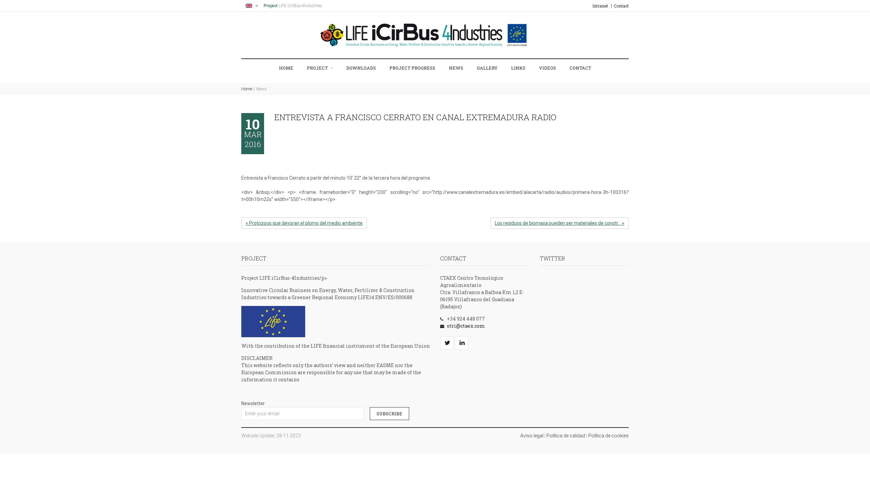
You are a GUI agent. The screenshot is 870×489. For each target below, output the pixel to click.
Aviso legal (531, 435)
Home (286, 68)
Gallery (487, 68)
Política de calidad (565, 435)
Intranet (600, 5)
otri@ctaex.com (466, 326)
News (456, 68)
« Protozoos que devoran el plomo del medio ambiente (304, 223)
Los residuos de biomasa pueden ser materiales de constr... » (559, 223)
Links (518, 68)
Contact (621, 5)
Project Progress (412, 68)
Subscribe (389, 414)
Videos (547, 68)
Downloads (361, 68)
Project (318, 68)
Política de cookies (608, 435)
